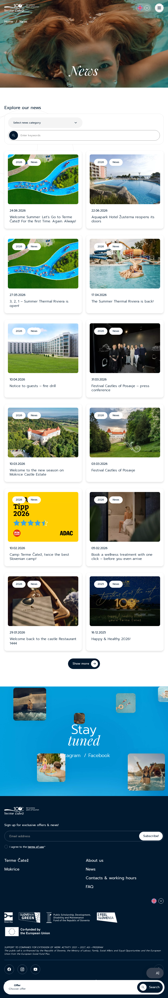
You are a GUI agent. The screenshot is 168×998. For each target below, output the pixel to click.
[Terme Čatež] (21, 8)
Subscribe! (151, 836)
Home (8, 21)
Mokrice (11, 869)
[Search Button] (13, 135)
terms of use (36, 847)
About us (94, 860)
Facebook (99, 755)
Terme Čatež (16, 860)
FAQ (89, 887)
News (91, 869)
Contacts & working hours (111, 878)
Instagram (69, 755)
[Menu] (159, 8)
